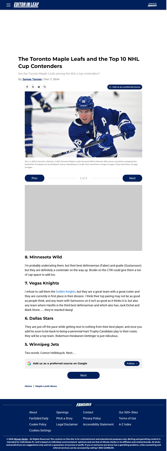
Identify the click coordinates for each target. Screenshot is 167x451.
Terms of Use (127, 418)
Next (132, 178)
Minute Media (21, 439)
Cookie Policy (37, 424)
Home (28, 386)
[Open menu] (8, 5)
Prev (35, 178)
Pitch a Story (64, 418)
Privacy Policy (92, 418)
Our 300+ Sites (128, 412)
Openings (62, 412)
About (33, 412)
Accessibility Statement (98, 424)
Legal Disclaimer (67, 424)
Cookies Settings (40, 430)
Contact (88, 412)
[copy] (44, 87)
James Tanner (32, 79)
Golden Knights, (65, 291)
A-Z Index (125, 424)
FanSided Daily (38, 418)
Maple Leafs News (46, 386)
